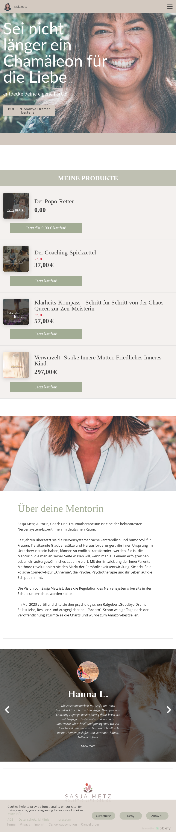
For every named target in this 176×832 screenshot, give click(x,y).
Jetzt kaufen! (46, 280)
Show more (88, 746)
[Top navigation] (170, 6)
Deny (130, 816)
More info (14, 814)
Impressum (63, 819)
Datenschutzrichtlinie (34, 819)
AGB (11, 819)
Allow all (157, 816)
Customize (103, 816)
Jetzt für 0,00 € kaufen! (46, 227)
